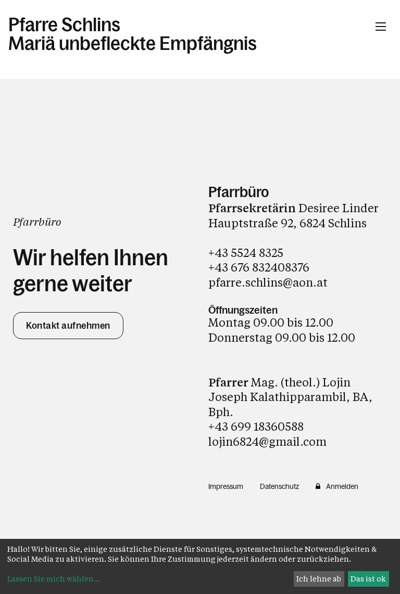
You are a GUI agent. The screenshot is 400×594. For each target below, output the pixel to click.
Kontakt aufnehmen (68, 325)
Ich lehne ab (318, 579)
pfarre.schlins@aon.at (268, 282)
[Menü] (381, 26)
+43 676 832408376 (258, 267)
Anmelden (342, 486)
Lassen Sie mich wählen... (53, 579)
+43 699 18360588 (256, 426)
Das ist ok (368, 579)
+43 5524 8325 (245, 252)
